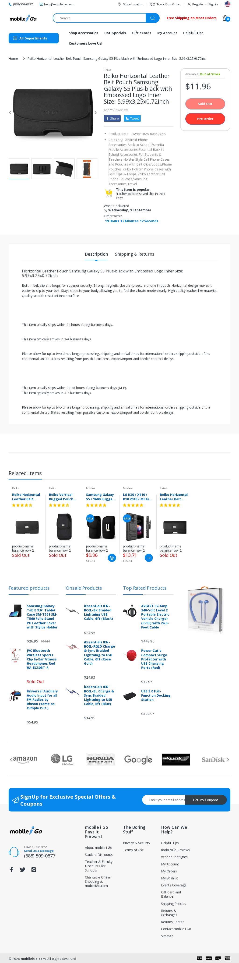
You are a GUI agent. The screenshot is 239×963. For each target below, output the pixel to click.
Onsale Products (84, 588)
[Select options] (149, 558)
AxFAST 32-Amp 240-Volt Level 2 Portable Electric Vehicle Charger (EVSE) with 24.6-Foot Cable (155, 616)
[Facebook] (11, 871)
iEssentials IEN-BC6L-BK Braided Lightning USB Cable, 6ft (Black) (98, 612)
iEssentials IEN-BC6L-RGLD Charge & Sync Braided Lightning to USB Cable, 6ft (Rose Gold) (99, 653)
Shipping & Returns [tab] (134, 254)
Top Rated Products (145, 588)
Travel (132, 184)
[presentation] (11, 759)
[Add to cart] (112, 558)
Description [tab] (96, 254)
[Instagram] (34, 871)
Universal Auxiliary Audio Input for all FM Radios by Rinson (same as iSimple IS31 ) (42, 699)
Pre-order (205, 118)
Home (13, 58)
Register (198, 4)
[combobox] (106, 18)
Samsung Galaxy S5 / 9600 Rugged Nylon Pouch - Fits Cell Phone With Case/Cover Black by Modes (100, 496)
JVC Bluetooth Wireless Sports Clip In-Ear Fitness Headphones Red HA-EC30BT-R (42, 659)
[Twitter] (22, 871)
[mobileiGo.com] (23, 18)
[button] (22, 505)
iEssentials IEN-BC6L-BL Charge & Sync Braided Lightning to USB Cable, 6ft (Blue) (99, 695)
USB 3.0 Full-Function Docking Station (155, 695)
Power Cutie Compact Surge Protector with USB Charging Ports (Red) (154, 659)
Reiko (107, 70)
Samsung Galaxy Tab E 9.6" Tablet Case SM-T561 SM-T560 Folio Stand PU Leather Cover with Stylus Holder (42, 616)
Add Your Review (116, 110)
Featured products (29, 588)
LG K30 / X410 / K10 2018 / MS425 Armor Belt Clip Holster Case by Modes (137, 496)
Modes (90, 488)
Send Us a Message (39, 851)
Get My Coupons (205, 800)
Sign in (213, 4)
